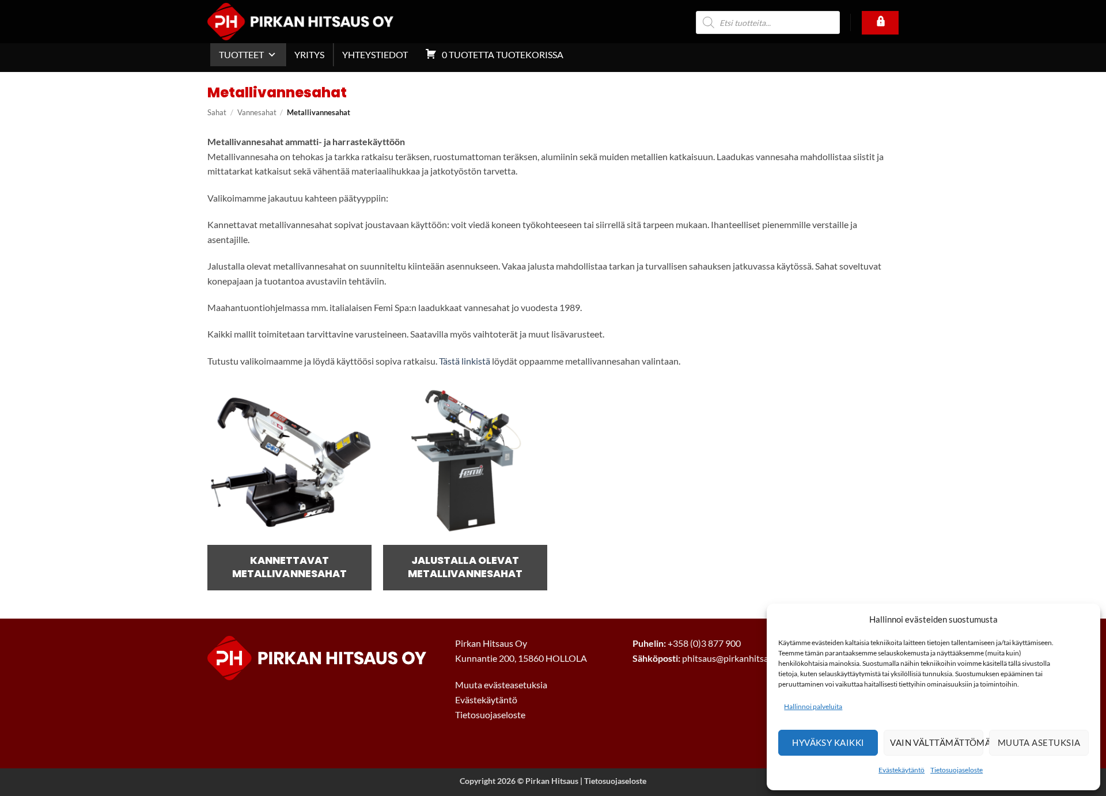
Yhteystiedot (375, 54)
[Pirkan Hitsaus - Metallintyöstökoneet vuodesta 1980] (317, 21)
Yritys (309, 54)
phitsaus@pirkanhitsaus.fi (733, 658)
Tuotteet (241, 54)
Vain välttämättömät (936, 742)
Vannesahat (256, 112)
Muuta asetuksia (1039, 742)
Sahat (216, 112)
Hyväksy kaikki (828, 742)
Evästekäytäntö (901, 769)
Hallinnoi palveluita (813, 706)
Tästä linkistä (464, 360)
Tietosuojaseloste (956, 769)
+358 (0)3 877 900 (704, 643)
